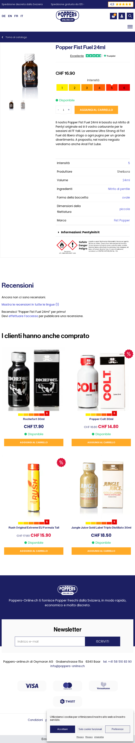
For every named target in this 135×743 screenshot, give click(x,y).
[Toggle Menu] (130, 26)
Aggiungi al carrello (96, 110)
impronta (99, 737)
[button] (93, 232)
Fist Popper (122, 220)
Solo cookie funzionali (90, 729)
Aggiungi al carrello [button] (34, 442)
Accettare (62, 729)
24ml (126, 180)
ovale (126, 197)
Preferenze (117, 729)
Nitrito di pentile (119, 189)
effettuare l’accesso (23, 316)
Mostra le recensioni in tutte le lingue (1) (30, 305)
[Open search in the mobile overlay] (130, 16)
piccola (125, 209)
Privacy (80, 737)
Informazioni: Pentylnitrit (80, 232)
